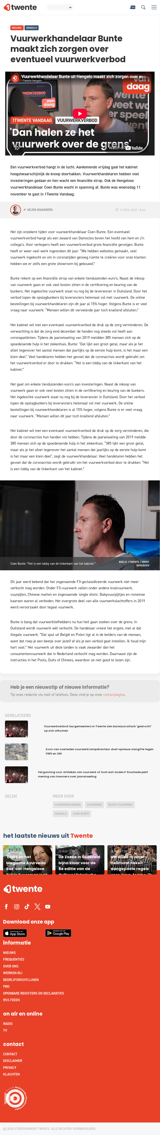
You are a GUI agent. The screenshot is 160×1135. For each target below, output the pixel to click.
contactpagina (114, 694)
